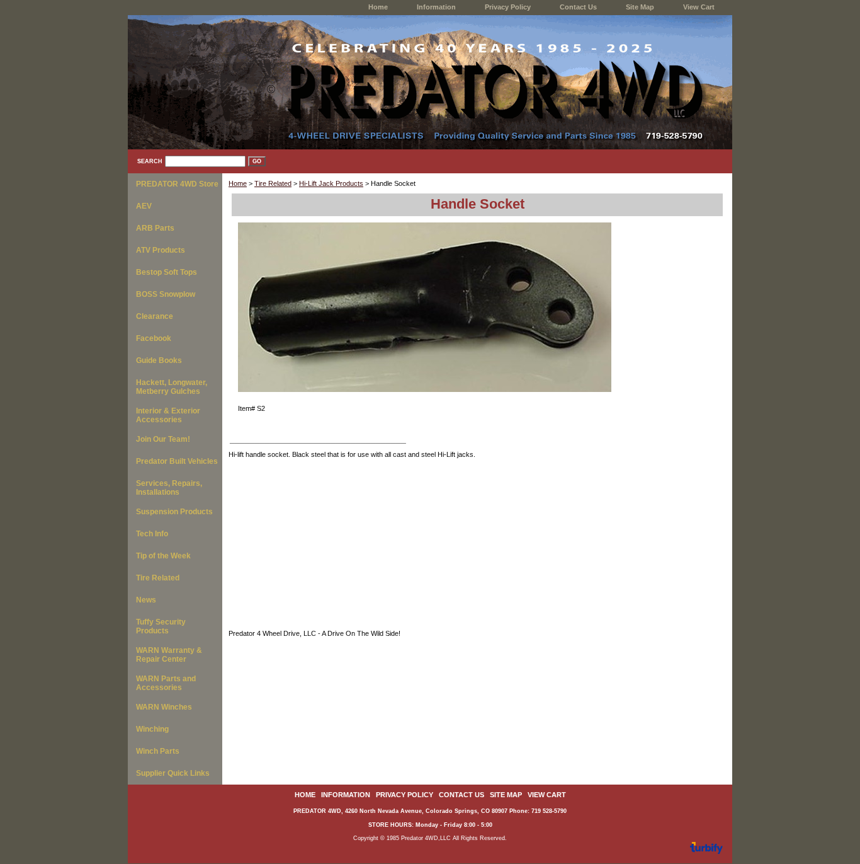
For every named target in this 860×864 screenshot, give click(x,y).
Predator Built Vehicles (177, 461)
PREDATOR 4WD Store (177, 184)
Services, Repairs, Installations (169, 488)
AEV (144, 206)
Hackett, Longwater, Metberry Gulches (171, 387)
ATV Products (160, 250)
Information (436, 7)
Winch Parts (157, 751)
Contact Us (578, 7)
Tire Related (272, 183)
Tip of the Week (163, 555)
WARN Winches (164, 707)
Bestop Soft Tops (166, 272)
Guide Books (159, 360)
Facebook (153, 338)
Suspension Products (174, 511)
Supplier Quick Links (173, 773)
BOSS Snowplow (165, 294)
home (378, 7)
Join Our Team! (163, 439)
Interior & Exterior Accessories (168, 415)
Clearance (154, 316)
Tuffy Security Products (161, 626)
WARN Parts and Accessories (166, 683)
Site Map (640, 7)
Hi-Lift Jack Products (331, 183)
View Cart (699, 7)
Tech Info (152, 533)
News (146, 600)
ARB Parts (155, 228)
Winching (152, 729)
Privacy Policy (508, 7)
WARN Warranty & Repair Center (169, 655)
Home (238, 183)
